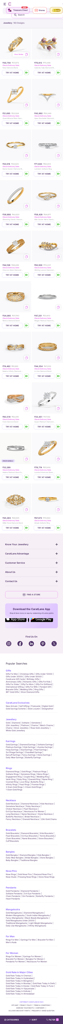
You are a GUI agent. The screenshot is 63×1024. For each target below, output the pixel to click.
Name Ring (47, 779)
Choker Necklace (14, 809)
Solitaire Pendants (14, 893)
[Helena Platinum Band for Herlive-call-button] (26, 477)
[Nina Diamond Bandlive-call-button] (26, 72)
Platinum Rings (39, 771)
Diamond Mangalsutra (34, 913)
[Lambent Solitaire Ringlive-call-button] (58, 173)
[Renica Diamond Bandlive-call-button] (26, 325)
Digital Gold (47, 706)
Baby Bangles (12, 860)
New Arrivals (11, 706)
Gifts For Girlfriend (44, 684)
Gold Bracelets (12, 833)
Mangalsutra (13, 909)
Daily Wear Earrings (14, 757)
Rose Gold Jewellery (40, 728)
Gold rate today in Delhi (44, 983)
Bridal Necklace (32, 816)
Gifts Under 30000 (14, 676)
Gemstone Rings (28, 774)
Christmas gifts (27, 674)
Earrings (10, 741)
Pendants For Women (15, 961)
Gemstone (36, 723)
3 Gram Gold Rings (14, 787)
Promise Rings (38, 784)
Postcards (35, 706)
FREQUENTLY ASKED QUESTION (43, 1011)
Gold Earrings (12, 744)
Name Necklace (28, 814)
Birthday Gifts (33, 679)
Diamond (16, 723)
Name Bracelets (29, 838)
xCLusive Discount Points (19, 1011)
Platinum (25, 725)
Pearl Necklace (30, 809)
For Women (12, 953)
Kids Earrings (29, 747)
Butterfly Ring (37, 782)
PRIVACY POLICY (26, 1005)
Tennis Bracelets (47, 836)
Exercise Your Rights (25, 1008)
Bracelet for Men (45, 940)
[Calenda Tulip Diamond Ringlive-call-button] (58, 72)
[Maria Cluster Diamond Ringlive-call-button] (26, 173)
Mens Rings (42, 774)
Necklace (11, 800)
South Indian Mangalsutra (38, 915)
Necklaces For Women (34, 811)
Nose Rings (11, 874)
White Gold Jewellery (15, 730)
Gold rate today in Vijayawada (20, 988)
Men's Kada (11, 942)
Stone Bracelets (45, 838)
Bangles (10, 851)
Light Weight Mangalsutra (40, 923)
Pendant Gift (45, 687)
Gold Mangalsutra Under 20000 (20, 920)
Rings (9, 768)
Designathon (47, 708)
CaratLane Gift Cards (15, 679)
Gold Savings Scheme (16, 708)
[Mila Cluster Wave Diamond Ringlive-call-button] (58, 224)
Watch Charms (46, 725)
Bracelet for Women (15, 959)
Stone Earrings (43, 755)
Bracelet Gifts (12, 689)
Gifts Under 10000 (44, 674)
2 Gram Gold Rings (33, 787)
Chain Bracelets (13, 838)
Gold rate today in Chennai (18, 975)
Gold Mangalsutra (14, 913)
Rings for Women (13, 956)
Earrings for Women (32, 956)
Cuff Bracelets (12, 841)
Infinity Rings (11, 784)
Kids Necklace (46, 803)
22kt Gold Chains (49, 819)
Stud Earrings (26, 749)
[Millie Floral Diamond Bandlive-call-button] (26, 527)
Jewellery (11, 719)
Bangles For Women (35, 959)
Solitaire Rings (12, 774)
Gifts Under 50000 (33, 676)
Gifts (8, 670)
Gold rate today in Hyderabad (19, 978)
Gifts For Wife (32, 687)
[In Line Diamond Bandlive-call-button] (58, 376)
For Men (10, 936)
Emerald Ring (34, 779)
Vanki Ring (10, 779)
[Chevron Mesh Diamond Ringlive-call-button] (26, 275)
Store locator (34, 708)
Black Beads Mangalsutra (36, 918)
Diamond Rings (12, 771)
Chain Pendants (13, 896)
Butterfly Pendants (44, 896)
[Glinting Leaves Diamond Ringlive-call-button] (58, 275)
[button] (34, 1020)
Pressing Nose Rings (27, 877)
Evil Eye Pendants (32, 893)
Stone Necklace (45, 814)
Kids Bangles (43, 855)
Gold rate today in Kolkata (18, 991)
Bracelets (11, 829)
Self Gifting (24, 706)
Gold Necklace (12, 803)
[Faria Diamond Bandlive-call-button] (26, 426)
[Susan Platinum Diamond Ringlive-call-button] (58, 426)
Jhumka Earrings (44, 747)
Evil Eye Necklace (14, 811)
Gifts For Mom (27, 684)
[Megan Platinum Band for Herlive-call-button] (58, 325)
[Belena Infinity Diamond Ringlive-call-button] (26, 376)
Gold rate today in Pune (42, 986)
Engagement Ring (14, 776)
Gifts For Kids (44, 681)
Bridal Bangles (31, 857)
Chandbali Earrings (33, 752)
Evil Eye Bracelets (29, 836)
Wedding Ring (43, 776)
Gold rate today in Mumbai (18, 983)
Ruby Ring (21, 779)
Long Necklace (13, 814)
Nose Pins (11, 871)
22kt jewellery (12, 725)
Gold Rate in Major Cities (19, 972)
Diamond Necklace (29, 803)
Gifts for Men (12, 674)
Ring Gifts (38, 689)
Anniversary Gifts (13, 681)
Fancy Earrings (28, 755)
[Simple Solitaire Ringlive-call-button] (58, 527)
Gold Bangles (12, 855)
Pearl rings (24, 784)
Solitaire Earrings (45, 744)
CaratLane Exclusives (18, 702)
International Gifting (15, 687)
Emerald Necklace (31, 819)
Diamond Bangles (28, 855)
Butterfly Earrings (33, 757)
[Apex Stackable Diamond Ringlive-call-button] (58, 123)
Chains (9, 728)
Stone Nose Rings (46, 877)
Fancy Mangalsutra (14, 918)
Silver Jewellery (21, 728)
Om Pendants (28, 896)
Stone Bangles (46, 857)
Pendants (11, 887)
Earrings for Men (28, 940)
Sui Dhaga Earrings (14, 752)
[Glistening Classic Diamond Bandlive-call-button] (26, 224)
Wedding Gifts (26, 689)
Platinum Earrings (13, 747)
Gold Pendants (12, 891)
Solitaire (25, 723)
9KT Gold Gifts (12, 692)
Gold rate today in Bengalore (19, 981)
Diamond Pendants (29, 891)
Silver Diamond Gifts (30, 692)
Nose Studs (11, 877)
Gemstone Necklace (15, 806)
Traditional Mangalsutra (16, 923)
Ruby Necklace (33, 806)
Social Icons (17, 622)
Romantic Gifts (30, 681)
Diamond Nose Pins (42, 874)
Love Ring (24, 782)
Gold (8, 723)
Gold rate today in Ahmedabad (20, 993)
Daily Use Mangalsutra (16, 925)
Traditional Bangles (28, 860)
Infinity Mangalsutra (37, 925)
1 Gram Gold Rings (14, 789)
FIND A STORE (33, 594)
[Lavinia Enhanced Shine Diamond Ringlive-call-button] (58, 477)
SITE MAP (14, 1005)
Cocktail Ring (12, 782)
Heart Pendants (13, 898)
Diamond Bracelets (29, 833)
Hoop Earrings (12, 749)
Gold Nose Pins (25, 874)
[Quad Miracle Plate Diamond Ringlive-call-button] (26, 123)
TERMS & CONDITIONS (42, 1005)
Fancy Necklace (13, 819)
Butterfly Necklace (14, 816)
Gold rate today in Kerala (17, 986)
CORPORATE (40, 1008)
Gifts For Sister (12, 684)
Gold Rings (26, 771)
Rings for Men (12, 940)
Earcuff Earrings (13, 755)
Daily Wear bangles (14, 857)
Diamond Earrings (28, 744)
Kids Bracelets (46, 833)
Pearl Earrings (40, 749)
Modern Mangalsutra (15, 915)
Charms (34, 725)
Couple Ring (29, 776)
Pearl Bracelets (13, 836)
